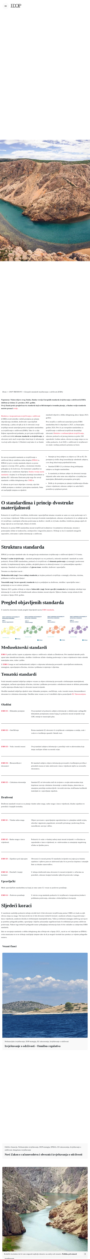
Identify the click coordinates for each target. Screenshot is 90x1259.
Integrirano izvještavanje (39, 364)
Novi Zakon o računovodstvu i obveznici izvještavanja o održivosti (43, 1154)
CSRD (30, 480)
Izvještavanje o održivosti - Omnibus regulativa (32, 1046)
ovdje (15, 408)
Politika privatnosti (69, 1254)
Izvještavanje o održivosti (58, 364)
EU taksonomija (23, 364)
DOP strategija (31, 1041)
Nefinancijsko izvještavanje (25, 367)
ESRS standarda (48, 610)
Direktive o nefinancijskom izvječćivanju (69, 433)
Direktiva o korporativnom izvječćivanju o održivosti (20, 416)
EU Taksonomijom (79, 694)
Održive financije (42, 367)
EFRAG (35, 460)
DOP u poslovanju (9, 364)
